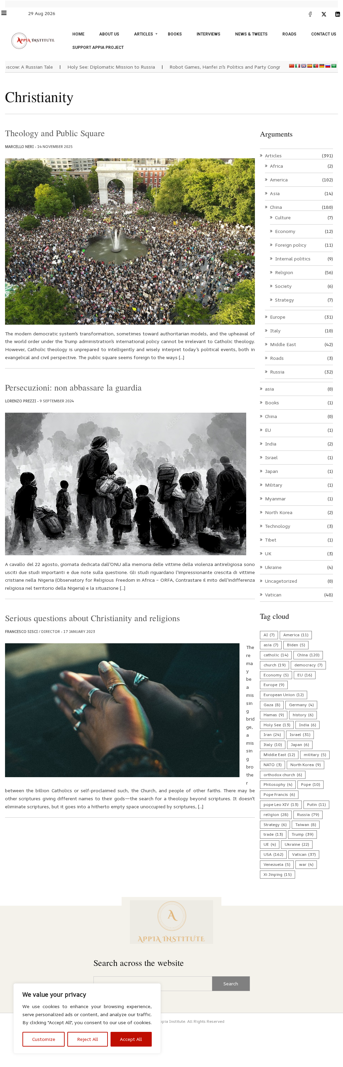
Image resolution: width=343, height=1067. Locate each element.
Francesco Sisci (21, 631)
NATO (272, 764)
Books (175, 34)
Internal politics (293, 258)
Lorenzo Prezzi (20, 400)
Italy (275, 330)
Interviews (208, 34)
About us (109, 34)
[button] (7, 13)
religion (276, 814)
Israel (271, 457)
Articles (143, 34)
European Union (283, 694)
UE (270, 844)
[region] (87, 1018)
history (303, 715)
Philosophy (278, 784)
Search (230, 983)
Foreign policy (290, 245)
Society (283, 286)
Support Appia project (98, 47)
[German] (322, 66)
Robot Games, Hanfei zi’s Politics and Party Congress (212, 67)
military (315, 754)
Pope (310, 784)
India (270, 443)
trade (273, 834)
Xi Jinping (277, 874)
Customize (43, 1039)
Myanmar (275, 498)
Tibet (270, 540)
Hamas (274, 715)
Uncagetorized (281, 581)
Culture (283, 217)
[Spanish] (310, 66)
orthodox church (283, 774)
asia (269, 389)
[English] (303, 66)
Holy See (277, 725)
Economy (285, 231)
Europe (277, 317)
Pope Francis (279, 794)
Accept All (131, 1039)
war (306, 864)
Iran (272, 734)
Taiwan (305, 824)
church (274, 665)
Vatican (273, 594)
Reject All (87, 1039)
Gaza (272, 705)
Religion (284, 272)
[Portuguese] (316, 66)
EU (268, 430)
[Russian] (328, 66)
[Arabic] (334, 66)
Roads (289, 34)
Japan (271, 471)
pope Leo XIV (281, 804)
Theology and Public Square (55, 133)
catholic (276, 655)
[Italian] (297, 66)
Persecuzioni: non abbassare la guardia (73, 387)
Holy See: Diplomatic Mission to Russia (94, 67)
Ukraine (273, 567)
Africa (276, 166)
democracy (308, 665)
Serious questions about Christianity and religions (92, 618)
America (279, 179)
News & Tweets (251, 34)
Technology (277, 526)
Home (78, 34)
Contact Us (323, 34)
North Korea (278, 512)
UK (268, 553)
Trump (302, 834)
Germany (301, 705)
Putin (316, 804)
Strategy (284, 300)
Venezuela (277, 864)
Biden (296, 645)
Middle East (283, 344)
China (276, 207)
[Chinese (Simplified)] (291, 66)
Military (273, 485)
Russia (277, 371)
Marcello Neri (19, 146)
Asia (275, 193)
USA (273, 854)
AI (269, 635)
